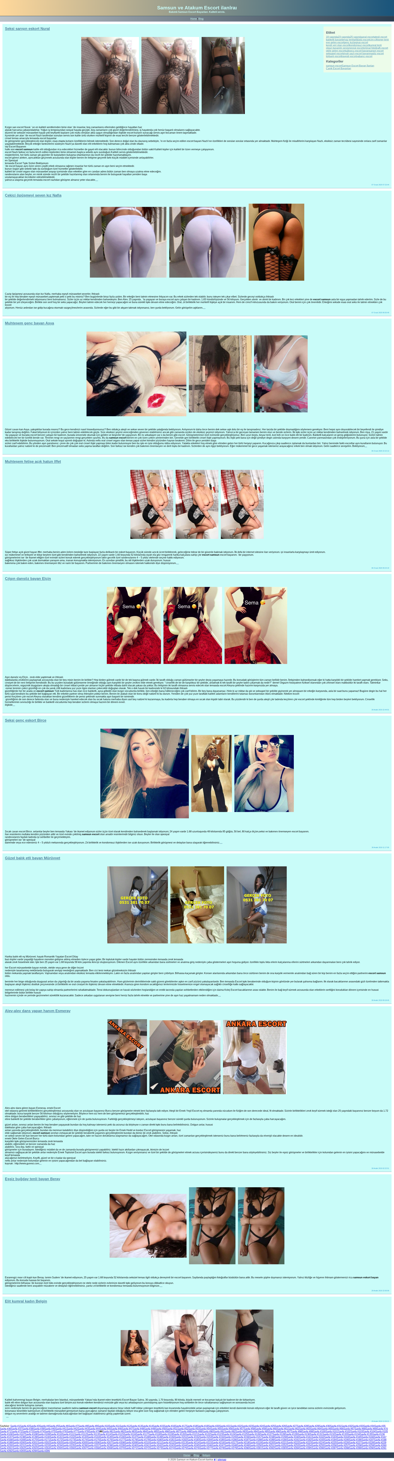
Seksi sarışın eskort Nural (27, 28)
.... (97, 180)
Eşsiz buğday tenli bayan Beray (32, 1179)
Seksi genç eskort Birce (25, 720)
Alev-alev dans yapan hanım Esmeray (37, 1011)
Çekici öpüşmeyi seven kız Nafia (33, 195)
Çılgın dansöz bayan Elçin (28, 578)
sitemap (222, 1459)
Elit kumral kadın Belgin (26, 1301)
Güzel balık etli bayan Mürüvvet (32, 858)
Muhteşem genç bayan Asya (29, 323)
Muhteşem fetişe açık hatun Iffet (33, 461)
